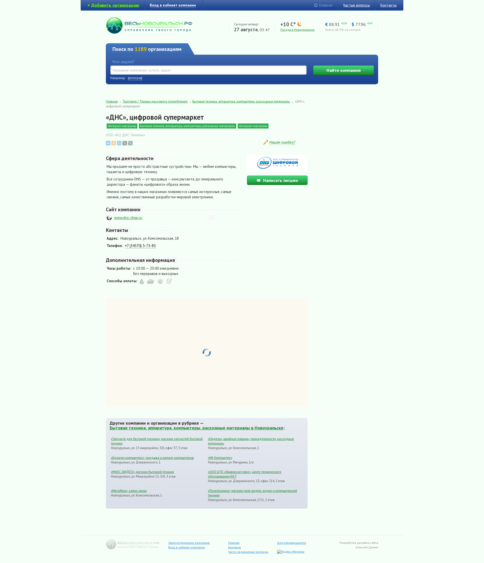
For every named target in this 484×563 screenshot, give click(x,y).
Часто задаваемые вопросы (248, 552)
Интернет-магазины (122, 126)
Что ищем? (123, 62)
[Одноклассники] (113, 143)
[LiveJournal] (130, 143)
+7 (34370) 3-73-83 (140, 245)
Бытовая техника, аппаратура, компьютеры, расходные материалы (241, 101)
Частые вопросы (356, 5)
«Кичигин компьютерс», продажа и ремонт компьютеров (152, 458)
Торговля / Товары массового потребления (155, 101)
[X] (125, 143)
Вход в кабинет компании (186, 547)
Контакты (388, 5)
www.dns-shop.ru (128, 217)
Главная (325, 5)
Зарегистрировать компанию (189, 543)
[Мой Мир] (119, 143)
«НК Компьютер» (220, 458)
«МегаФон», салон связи (129, 491)
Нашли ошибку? (282, 142)
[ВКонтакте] (108, 143)
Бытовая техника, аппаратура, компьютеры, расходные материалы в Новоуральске (196, 428)
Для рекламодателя (291, 543)
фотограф (135, 78)
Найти (343, 70)
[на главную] (149, 32)
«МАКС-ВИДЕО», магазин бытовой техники (142, 472)
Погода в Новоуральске (297, 30)
